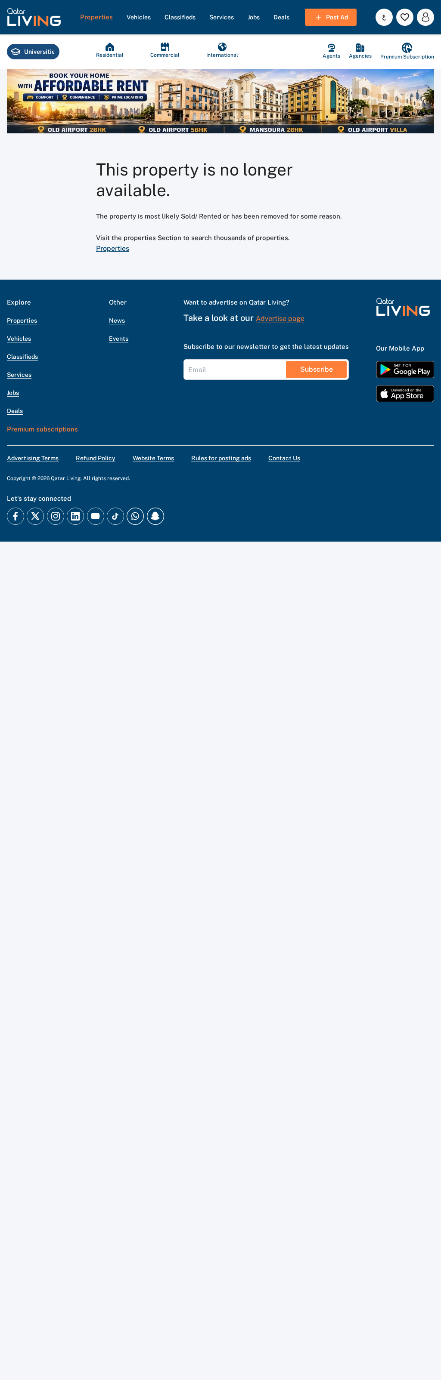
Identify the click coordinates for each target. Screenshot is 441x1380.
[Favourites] (404, 17)
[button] (34, 17)
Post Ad (337, 17)
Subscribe (316, 369)
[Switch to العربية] (384, 17)
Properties (112, 248)
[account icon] (425, 17)
